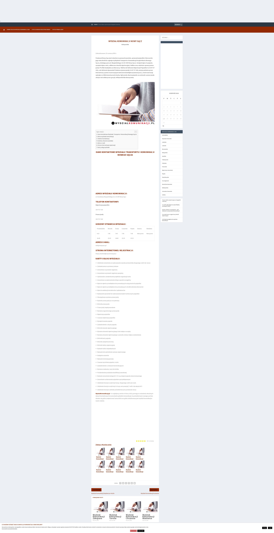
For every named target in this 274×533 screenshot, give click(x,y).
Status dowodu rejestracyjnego (41, 29)
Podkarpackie (165, 159)
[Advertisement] (43, 10)
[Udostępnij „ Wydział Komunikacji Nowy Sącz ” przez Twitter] (123, 483)
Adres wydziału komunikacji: (106, 136)
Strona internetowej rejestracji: (106, 145)
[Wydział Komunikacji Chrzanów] (133, 506)
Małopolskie (125, 44)
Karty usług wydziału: (104, 147)
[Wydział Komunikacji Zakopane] (100, 506)
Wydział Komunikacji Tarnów (115, 516)
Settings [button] (264, 528)
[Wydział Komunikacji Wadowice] (150, 506)
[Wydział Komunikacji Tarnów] (116, 506)
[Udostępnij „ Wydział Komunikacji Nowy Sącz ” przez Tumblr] (126, 483)
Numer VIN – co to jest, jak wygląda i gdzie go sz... (108, 24)
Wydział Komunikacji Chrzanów (132, 516)
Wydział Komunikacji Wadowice (148, 516)
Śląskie (163, 173)
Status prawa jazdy (57, 29)
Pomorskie (164, 166)
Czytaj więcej (133, 530)
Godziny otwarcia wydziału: (105, 141)
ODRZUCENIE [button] (140, 530)
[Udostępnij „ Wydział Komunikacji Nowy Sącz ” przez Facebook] (120, 483)
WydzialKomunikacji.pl (103, 393)
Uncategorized (165, 180)
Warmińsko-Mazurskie (167, 184)
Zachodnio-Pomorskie (167, 191)
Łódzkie (164, 194)
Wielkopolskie (165, 187)
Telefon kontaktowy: (104, 139)
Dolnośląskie (165, 135)
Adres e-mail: (101, 143)
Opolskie (164, 156)
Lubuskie (164, 145)
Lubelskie (164, 142)
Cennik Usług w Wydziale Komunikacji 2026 (18, 29)
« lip (163, 126)
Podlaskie (164, 163)
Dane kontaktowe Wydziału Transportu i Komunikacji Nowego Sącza (117, 134)
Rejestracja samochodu (167, 170)
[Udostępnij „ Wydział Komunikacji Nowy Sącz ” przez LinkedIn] (131, 483)
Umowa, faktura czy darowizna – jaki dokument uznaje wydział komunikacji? (171, 210)
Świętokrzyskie (165, 177)
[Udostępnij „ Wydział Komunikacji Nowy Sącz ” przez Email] (134, 483)
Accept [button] (270, 528)
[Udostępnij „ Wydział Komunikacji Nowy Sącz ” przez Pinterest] (128, 483)
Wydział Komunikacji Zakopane (99, 516)
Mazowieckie (165, 149)
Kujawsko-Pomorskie (166, 138)
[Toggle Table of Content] (135, 132)
